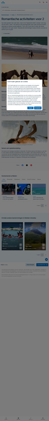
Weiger (30, 108)
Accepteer (37, 108)
